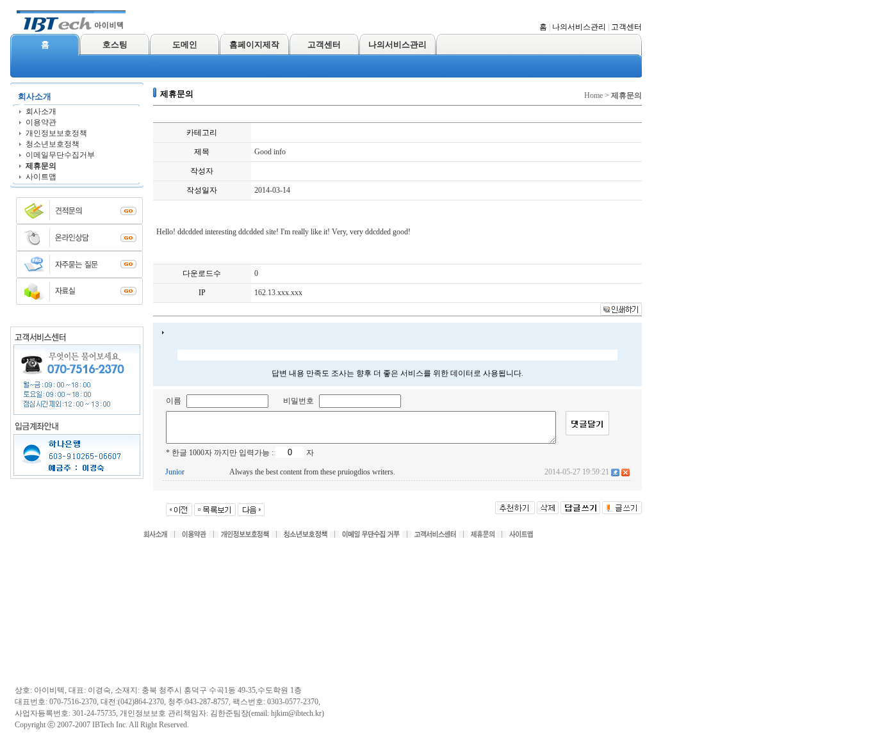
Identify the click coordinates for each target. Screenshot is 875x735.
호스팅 (114, 44)
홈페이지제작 (254, 44)
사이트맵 (41, 176)
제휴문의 (41, 165)
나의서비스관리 (579, 26)
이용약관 (41, 122)
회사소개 (41, 111)
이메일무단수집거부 (60, 154)
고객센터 (626, 26)
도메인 (184, 44)
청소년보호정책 (52, 144)
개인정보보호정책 (56, 133)
